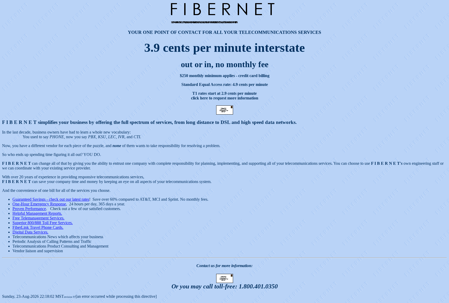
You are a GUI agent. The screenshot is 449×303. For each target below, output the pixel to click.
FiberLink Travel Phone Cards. (37, 227)
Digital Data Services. (30, 232)
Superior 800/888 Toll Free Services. (42, 222)
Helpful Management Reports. (37, 213)
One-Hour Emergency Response (39, 204)
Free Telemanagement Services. (38, 218)
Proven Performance (29, 208)
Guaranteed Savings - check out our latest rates (50, 199)
